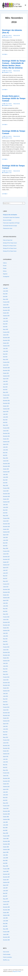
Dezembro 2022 (6, 400)
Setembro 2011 (6, 753)
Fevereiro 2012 (6, 740)
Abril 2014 (5, 671)
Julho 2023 (5, 381)
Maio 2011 (5, 764)
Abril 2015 (5, 641)
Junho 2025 (5, 321)
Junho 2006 (5, 920)
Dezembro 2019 (6, 493)
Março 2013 (5, 704)
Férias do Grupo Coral (7, 240)
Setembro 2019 (6, 501)
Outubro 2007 (6, 879)
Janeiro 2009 (5, 838)
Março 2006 (5, 929)
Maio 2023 (5, 386)
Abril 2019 (5, 512)
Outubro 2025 (6, 313)
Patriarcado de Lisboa (7, 228)
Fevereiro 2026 (6, 302)
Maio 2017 (5, 575)
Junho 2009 (5, 825)
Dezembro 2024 (6, 337)
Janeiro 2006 (5, 934)
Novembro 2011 (6, 748)
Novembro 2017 (6, 559)
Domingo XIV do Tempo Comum (10, 248)
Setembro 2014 (6, 660)
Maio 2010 (5, 797)
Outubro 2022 (6, 406)
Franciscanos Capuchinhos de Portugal (11, 222)
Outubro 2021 (6, 438)
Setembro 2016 (6, 597)
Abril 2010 (5, 800)
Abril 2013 (5, 701)
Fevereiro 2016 (6, 616)
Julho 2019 (5, 504)
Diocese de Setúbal (7, 220)
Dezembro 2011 (6, 745)
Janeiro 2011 (5, 775)
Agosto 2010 (5, 789)
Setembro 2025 (6, 315)
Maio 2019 (5, 510)
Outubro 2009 (6, 816)
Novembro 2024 (6, 340)
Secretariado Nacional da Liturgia (10, 225)
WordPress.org (6, 959)
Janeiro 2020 (5, 490)
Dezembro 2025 (6, 307)
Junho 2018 (5, 540)
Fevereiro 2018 (6, 551)
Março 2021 (5, 458)
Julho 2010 (5, 792)
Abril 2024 (5, 356)
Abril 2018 (5, 545)
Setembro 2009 (6, 819)
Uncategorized (6, 276)
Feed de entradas (6, 954)
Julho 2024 (5, 348)
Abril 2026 (5, 296)
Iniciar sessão (6, 951)
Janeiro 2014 (5, 679)
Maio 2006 (5, 923)
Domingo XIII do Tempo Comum (9, 251)
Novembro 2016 (6, 592)
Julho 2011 (5, 759)
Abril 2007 (5, 896)
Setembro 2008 (6, 849)
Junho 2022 (5, 417)
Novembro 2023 (6, 370)
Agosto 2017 (5, 567)
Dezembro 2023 (6, 367)
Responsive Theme (17, 971)
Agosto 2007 (5, 885)
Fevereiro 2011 (6, 772)
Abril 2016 (5, 611)
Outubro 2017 (6, 562)
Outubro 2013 (6, 688)
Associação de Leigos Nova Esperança (11, 217)
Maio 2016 (5, 608)
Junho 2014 (5, 666)
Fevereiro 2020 (6, 488)
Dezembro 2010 (6, 778)
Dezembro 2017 (6, 556)
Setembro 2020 (6, 471)
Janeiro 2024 (5, 365)
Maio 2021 (5, 452)
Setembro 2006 (6, 915)
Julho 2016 (5, 603)
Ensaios (4, 265)
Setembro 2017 (6, 564)
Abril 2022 (5, 422)
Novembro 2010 (6, 781)
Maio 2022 (5, 419)
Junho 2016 (5, 606)
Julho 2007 (5, 887)
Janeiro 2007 (5, 904)
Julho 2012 (5, 726)
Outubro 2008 (6, 846)
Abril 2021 (5, 455)
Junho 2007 (5, 890)
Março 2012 (5, 737)
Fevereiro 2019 (6, 518)
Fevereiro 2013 (6, 707)
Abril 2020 (5, 482)
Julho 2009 (5, 822)
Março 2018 (5, 548)
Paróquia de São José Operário (10, 214)
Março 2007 (5, 898)
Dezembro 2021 (6, 433)
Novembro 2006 (6, 909)
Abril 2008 (5, 863)
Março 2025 (5, 329)
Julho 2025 (5, 318)
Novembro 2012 (6, 715)
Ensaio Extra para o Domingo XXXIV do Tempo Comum (13, 98)
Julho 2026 (5, 288)
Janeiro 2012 (5, 742)
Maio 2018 (5, 542)
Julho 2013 (5, 693)
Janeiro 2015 (5, 649)
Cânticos (5, 262)
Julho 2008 (5, 855)
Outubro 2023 (6, 373)
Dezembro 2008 (6, 841)
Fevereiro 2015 (6, 647)
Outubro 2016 (6, 595)
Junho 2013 (5, 696)
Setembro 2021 (6, 441)
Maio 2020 (5, 480)
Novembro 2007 (6, 877)
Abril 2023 (5, 389)
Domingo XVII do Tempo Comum (10, 242)
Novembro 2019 (6, 496)
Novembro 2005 (6, 939)
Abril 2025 (5, 326)
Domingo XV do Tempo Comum (9, 245)
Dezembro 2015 (6, 622)
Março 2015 (5, 644)
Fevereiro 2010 (6, 805)
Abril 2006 (5, 926)
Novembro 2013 (6, 685)
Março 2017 (5, 581)
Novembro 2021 (6, 436)
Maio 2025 (5, 323)
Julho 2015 (5, 633)
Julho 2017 (5, 570)
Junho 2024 (5, 351)
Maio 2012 (5, 731)
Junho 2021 (5, 449)
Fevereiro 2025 (6, 332)
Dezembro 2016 (6, 589)
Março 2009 (5, 833)
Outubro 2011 (6, 751)
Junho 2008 (5, 857)
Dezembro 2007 (6, 874)
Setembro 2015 (6, 630)
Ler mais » (4, 54)
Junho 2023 (5, 384)
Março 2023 (5, 392)
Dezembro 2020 (6, 463)
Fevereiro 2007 (6, 901)
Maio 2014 (5, 668)
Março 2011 (5, 770)
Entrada (4, 268)
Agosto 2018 (5, 534)
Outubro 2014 (6, 657)
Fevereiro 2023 (6, 395)
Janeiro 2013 (5, 709)
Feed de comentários (7, 957)
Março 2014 (5, 674)
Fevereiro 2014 (6, 677)
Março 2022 (5, 425)
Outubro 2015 (6, 627)
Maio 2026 (5, 293)
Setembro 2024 (6, 345)
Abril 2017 (5, 578)
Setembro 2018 (6, 532)
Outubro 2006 (6, 912)
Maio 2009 (5, 827)
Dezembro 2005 (6, 937)
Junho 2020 (5, 477)
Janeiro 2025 (5, 334)
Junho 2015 (5, 636)
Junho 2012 (5, 729)
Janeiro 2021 (5, 460)
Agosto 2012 (5, 723)
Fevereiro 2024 (6, 362)
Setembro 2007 (6, 882)
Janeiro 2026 (5, 304)
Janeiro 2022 (5, 430)
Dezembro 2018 (6, 523)
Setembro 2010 (6, 786)
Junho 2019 (5, 507)
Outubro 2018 (6, 529)
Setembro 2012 (6, 720)
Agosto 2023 (5, 378)
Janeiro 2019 (5, 521)
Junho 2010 (5, 794)
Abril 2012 (5, 734)
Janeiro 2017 (5, 586)
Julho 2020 (5, 474)
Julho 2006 (5, 918)
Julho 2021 (5, 447)
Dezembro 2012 (6, 712)
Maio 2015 (5, 638)
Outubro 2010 (6, 783)
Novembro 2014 (6, 655)
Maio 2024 (5, 354)
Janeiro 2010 (5, 808)
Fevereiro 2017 (6, 584)
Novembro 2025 (6, 310)
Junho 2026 (5, 291)
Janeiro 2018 (5, 553)
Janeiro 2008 (5, 871)
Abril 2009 (5, 830)
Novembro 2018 (6, 526)
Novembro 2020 (6, 466)
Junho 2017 (5, 573)
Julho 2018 (5, 537)
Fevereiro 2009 (6, 835)
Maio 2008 (5, 860)
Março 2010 (5, 803)
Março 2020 (5, 485)
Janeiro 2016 (5, 619)
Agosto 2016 (5, 600)
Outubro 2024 (6, 343)
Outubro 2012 (6, 718)
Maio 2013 (5, 699)
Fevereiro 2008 (6, 868)
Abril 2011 (5, 767)
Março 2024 (5, 359)
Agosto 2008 (5, 852)
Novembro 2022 (6, 403)
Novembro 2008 (6, 844)
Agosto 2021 (5, 444)
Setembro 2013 (6, 690)
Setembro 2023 (6, 376)
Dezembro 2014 (6, 652)
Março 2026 (5, 299)
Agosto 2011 (5, 756)
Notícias (5, 271)
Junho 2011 (5, 761)
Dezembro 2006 (6, 907)
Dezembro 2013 (6, 682)
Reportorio (5, 273)
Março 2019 (5, 515)
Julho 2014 (5, 663)
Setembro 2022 (6, 408)
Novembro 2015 (6, 625)
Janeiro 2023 (5, 397)
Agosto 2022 (5, 411)
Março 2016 (5, 614)
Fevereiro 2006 (6, 931)
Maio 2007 (5, 893)
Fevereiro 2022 (6, 428)
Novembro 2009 (6, 814)
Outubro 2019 (6, 499)
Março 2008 (5, 866)
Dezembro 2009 (6, 811)
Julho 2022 (5, 414)
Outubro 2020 (6, 469)
